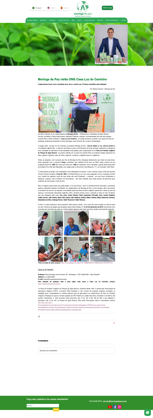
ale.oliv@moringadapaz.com (115, 401)
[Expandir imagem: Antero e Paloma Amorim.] (76, 223)
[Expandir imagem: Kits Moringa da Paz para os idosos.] (102, 249)
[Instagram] (119, 407)
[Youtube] (110, 407)
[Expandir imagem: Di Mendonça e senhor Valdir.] (50, 223)
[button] (79, 20)
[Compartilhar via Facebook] (39, 317)
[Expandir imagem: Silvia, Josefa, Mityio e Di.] (102, 223)
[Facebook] (115, 407)
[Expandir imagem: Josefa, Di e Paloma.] (50, 249)
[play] (91, 62)
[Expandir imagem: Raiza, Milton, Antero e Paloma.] (76, 249)
